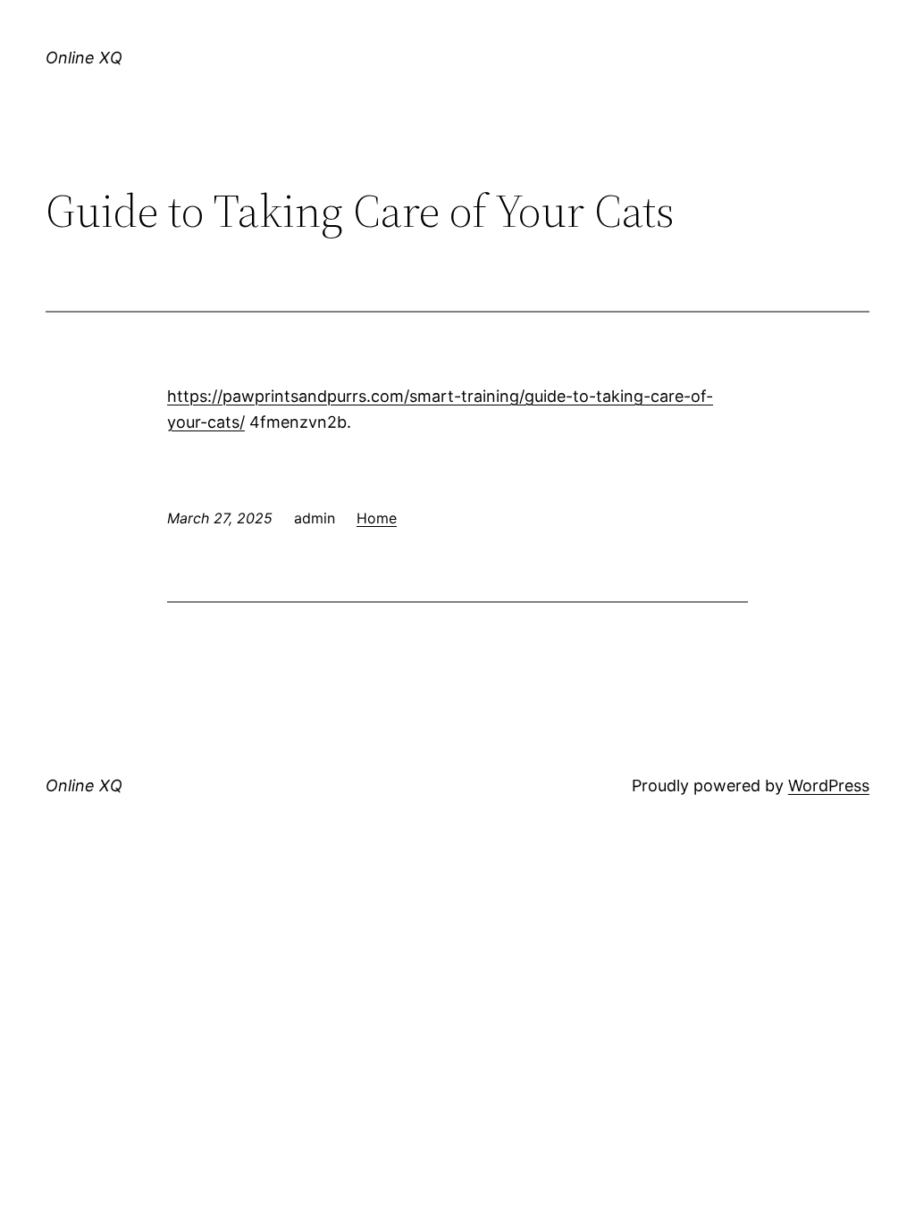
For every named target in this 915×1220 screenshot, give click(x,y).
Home (377, 518)
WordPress (828, 785)
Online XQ (84, 57)
